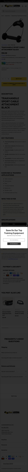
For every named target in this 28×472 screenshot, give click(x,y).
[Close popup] (26, 225)
